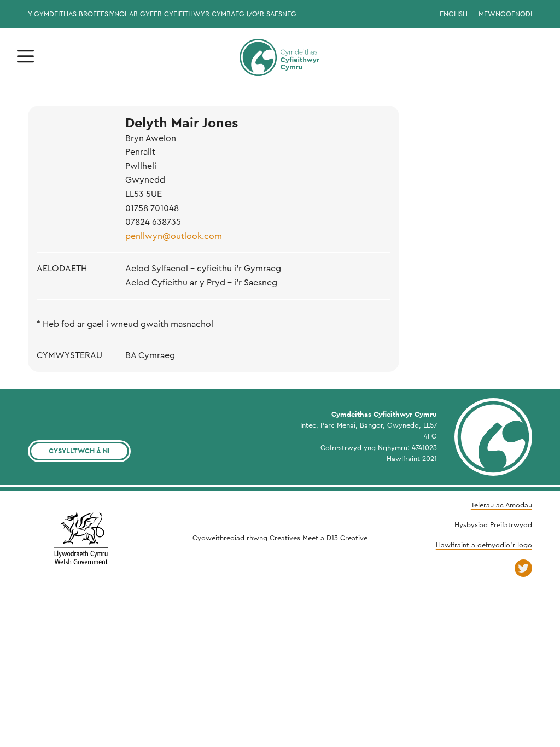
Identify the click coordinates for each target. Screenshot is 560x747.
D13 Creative (347, 538)
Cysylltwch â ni (79, 451)
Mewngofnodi (505, 14)
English (454, 14)
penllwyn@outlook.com (173, 236)
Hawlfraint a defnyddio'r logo (484, 545)
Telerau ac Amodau (501, 505)
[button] (26, 56)
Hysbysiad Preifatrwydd (493, 525)
